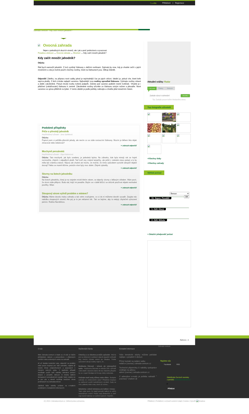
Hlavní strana (42, 33)
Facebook (167, 364)
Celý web (152, 88)
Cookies (186, 401)
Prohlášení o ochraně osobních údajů (169, 401)
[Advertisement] (139, 15)
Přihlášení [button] (166, 3)
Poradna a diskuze (45, 53)
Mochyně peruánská (53, 151)
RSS (178, 364)
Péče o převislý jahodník (55, 131)
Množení (76, 53)
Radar (167, 81)
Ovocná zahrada (63, 53)
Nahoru (183, 340)
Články (80, 33)
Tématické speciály (98, 33)
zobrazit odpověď (129, 146)
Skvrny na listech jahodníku (57, 174)
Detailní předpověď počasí (160, 234)
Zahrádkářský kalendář (124, 33)
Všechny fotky (154, 158)
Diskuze (170, 88)
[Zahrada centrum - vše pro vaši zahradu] (55, 9)
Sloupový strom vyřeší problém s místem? (65, 193)
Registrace (179, 3)
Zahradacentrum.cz (182, 380)
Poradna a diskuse (63, 33)
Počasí (143, 33)
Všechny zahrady (155, 163)
